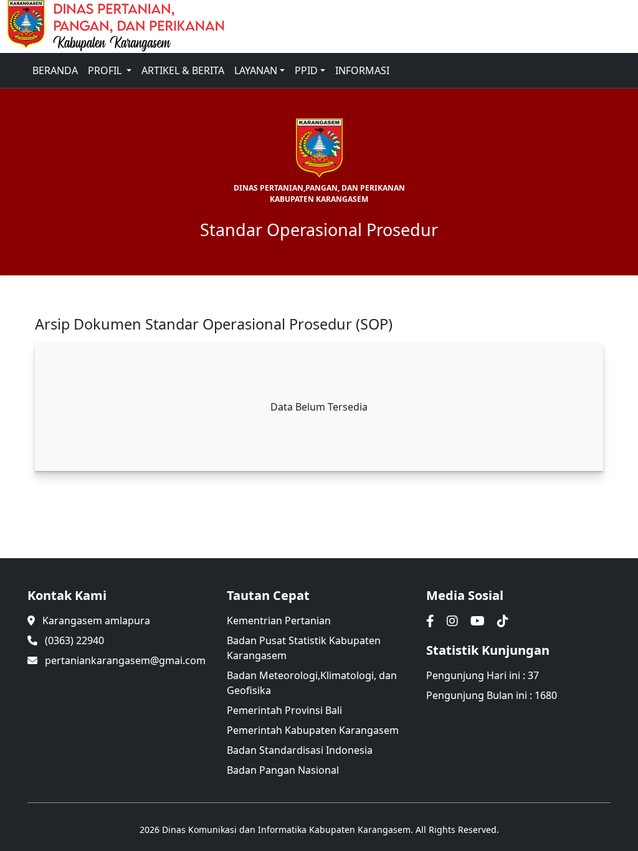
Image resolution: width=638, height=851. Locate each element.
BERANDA (55, 70)
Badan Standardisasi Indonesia (300, 750)
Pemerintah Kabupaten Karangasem (313, 730)
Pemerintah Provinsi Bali (284, 710)
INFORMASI (362, 70)
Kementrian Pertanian (279, 620)
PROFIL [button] (106, 70)
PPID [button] (306, 70)
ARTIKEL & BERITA (182, 70)
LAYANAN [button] (255, 70)
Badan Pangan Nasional (283, 770)
